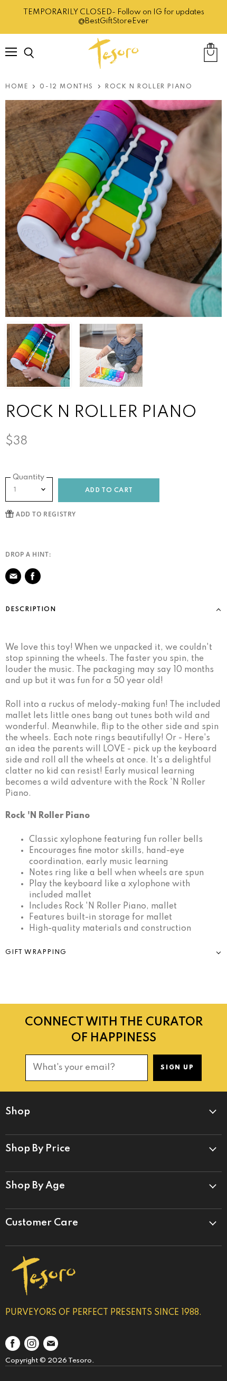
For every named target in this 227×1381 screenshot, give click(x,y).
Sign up (177, 1068)
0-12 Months (66, 87)
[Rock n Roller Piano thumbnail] (38, 355)
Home (16, 87)
